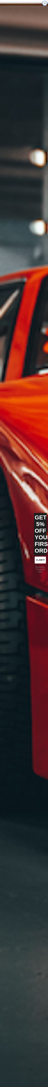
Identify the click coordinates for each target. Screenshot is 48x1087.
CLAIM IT (40, 560)
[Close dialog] (44, 3)
